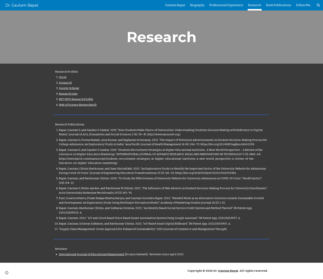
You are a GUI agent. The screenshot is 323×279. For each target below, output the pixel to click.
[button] (318, 5)
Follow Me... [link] (304, 5)
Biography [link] (197, 5)
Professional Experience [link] (226, 5)
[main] (161, 37)
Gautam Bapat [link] (175, 5)
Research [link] (254, 5)
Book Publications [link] (278, 5)
